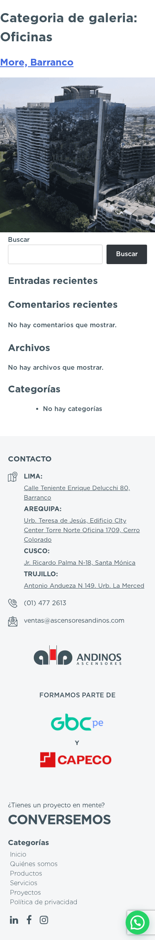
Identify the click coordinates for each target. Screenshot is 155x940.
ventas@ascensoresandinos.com (74, 620)
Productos (26, 873)
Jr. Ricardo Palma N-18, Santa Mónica (80, 562)
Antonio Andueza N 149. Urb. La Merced (84, 585)
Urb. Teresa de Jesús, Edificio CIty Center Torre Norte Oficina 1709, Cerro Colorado (82, 530)
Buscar (19, 239)
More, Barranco (37, 62)
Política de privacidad (44, 902)
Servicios (23, 883)
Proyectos (25, 892)
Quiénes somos (34, 864)
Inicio (18, 854)
